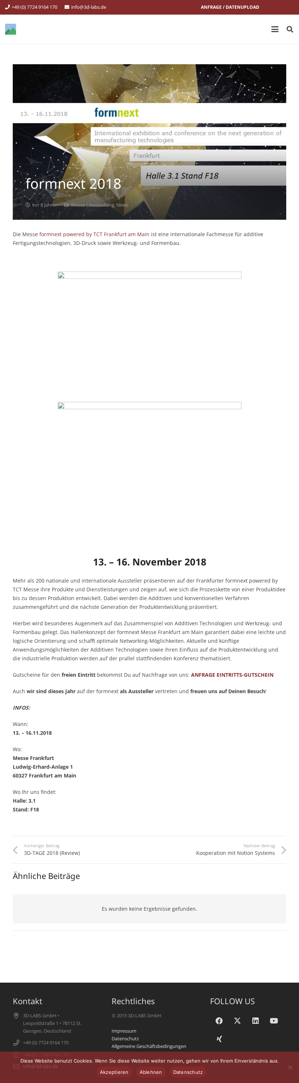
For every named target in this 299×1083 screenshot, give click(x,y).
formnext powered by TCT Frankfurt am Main (94, 234)
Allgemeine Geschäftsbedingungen (149, 1046)
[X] (237, 1021)
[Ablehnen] (290, 1067)
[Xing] (219, 1039)
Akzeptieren (114, 1072)
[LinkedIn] (255, 1021)
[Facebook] (219, 1021)
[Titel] (10, 29)
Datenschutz (125, 1039)
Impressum (124, 1031)
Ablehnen (151, 1072)
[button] (275, 29)
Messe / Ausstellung (92, 205)
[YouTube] (274, 1021)
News (122, 205)
